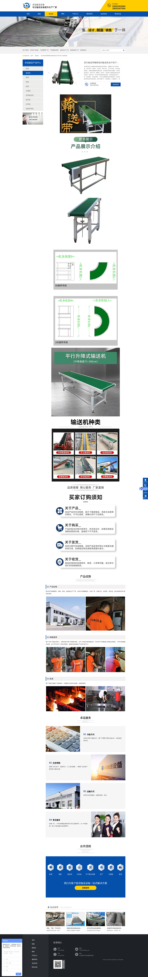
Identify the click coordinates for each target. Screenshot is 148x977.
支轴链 (28, 91)
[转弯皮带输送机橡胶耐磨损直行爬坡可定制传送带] (95, 919)
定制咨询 (85, 888)
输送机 (51, 14)
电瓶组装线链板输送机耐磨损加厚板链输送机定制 (82, 928)
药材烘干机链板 (34, 50)
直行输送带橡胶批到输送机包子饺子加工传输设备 (54, 55)
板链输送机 (83, 50)
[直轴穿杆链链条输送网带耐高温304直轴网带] (115, 919)
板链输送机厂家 (74, 50)
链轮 (27, 82)
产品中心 (75, 14)
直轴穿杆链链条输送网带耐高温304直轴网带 (120, 928)
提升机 (28, 100)
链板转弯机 (30, 109)
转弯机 (28, 104)
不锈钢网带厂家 (44, 50)
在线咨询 (116, 84)
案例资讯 (90, 14)
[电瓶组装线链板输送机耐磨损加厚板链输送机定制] (75, 919)
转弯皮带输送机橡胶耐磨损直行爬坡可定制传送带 (102, 928)
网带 (62, 14)
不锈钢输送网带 (54, 50)
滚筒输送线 (30, 95)
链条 (27, 86)
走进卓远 (104, 14)
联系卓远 (118, 14)
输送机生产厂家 (64, 50)
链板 (39, 14)
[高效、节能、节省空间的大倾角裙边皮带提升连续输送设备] (55, 919)
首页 (28, 14)
